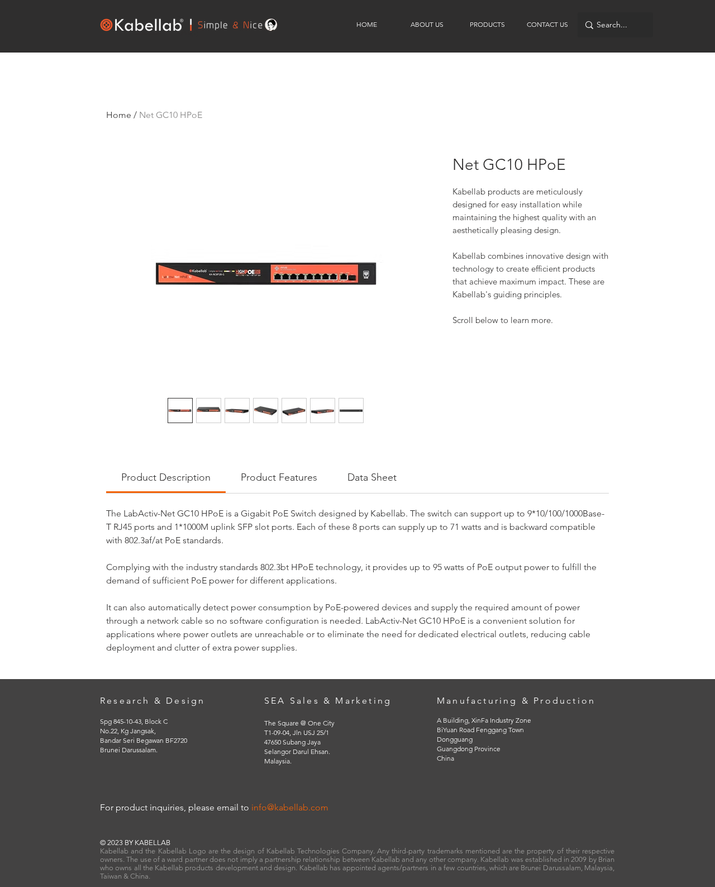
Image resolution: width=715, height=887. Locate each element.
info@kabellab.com (289, 807)
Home (118, 115)
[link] (166, 477)
